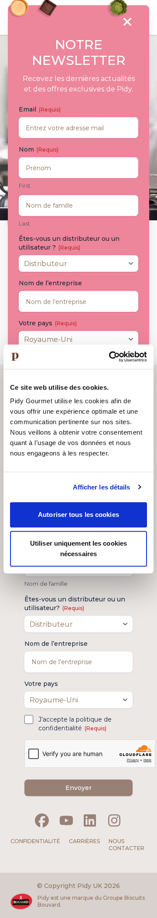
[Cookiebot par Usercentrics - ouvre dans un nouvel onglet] (111, 356)
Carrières (84, 841)
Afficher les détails (101, 487)
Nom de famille (46, 583)
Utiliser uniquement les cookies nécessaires (78, 548)
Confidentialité (35, 841)
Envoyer (78, 788)
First (25, 185)
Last (24, 223)
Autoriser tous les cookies (78, 514)
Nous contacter (126, 844)
